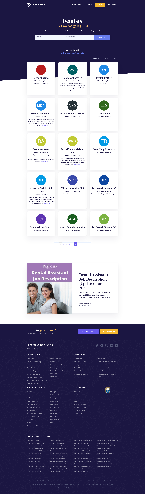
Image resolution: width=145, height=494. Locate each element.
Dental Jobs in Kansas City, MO (82, 466)
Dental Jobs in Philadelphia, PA (58, 453)
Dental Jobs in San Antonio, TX (58, 443)
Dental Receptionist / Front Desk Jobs (59, 372)
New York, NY (54, 404)
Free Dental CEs (32, 383)
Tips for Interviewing (34, 362)
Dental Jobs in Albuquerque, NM (82, 456)
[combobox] (79, 37)
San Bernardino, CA (33, 407)
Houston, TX (54, 416)
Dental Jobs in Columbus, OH (58, 463)
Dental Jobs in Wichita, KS (104, 466)
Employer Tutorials (80, 365)
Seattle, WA (54, 423)
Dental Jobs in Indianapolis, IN (58, 469)
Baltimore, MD (55, 395)
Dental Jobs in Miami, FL (104, 451)
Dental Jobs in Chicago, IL (34, 463)
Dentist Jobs (54, 362)
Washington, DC (32, 426)
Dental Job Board (56, 359)
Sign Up (100, 5)
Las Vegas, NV (55, 398)
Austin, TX (53, 410)
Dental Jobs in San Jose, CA (58, 448)
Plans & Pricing (79, 368)
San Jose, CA (31, 420)
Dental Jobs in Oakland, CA (104, 448)
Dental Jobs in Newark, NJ (57, 440)
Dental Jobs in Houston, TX (34, 458)
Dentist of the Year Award (83, 371)
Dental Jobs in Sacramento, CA (82, 461)
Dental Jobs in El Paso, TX (81, 443)
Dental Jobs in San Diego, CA (58, 446)
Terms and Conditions (110, 480)
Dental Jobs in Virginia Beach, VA (106, 446)
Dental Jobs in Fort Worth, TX (58, 461)
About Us (77, 392)
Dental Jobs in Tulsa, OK (104, 458)
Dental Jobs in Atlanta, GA (81, 469)
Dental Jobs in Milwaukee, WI (82, 453)
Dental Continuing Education (37, 380)
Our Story (77, 395)
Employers (112, 5)
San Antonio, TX (55, 420)
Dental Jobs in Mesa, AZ (80, 463)
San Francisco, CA (33, 416)
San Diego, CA (32, 410)
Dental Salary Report (34, 371)
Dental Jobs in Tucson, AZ (34, 471)
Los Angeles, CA (32, 404)
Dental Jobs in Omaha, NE (81, 471)
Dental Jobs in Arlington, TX (105, 463)
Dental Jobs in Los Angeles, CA (35, 443)
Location (38, 36)
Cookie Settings (97, 480)
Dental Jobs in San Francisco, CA (36, 448)
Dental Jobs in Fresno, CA (81, 458)
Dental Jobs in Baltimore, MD (82, 451)
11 (84, 244)
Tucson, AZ (30, 395)
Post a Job (101, 359)
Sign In (89, 5)
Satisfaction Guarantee (75, 480)
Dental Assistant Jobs (58, 365)
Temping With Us (33, 365)
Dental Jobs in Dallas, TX (33, 469)
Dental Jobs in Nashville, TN (57, 471)
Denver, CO (30, 423)
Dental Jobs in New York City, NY (36, 461)
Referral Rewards (80, 404)
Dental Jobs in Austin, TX (57, 451)
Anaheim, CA (31, 398)
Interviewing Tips (80, 362)
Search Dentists (102, 38)
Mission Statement (80, 398)
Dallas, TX (53, 413)
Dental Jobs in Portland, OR (34, 451)
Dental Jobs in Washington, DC (35, 466)
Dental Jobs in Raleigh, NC (104, 443)
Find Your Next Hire (109, 332)
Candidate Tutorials (34, 368)
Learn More (31, 359)
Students (53, 377)
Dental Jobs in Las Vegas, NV (34, 446)
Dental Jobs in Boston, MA (57, 456)
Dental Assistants (103, 368)
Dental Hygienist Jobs (57, 368)
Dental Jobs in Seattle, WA (34, 453)
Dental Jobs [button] (76, 5)
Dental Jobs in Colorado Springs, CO (107, 440)
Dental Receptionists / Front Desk (107, 375)
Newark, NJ (54, 401)
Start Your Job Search (88, 332)
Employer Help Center (81, 374)
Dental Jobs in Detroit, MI (81, 448)
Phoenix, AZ (31, 392)
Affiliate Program (80, 407)
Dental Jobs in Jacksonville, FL (58, 458)
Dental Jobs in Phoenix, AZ (34, 440)
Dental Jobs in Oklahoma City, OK (83, 440)
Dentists (100, 365)
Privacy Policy (87, 480)
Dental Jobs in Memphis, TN (81, 446)
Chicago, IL (54, 392)
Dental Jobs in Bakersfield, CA (105, 456)
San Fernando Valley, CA (35, 413)
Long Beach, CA (32, 401)
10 (81, 244)
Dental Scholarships (34, 374)
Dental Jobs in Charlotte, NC (58, 466)
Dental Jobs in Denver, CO (34, 456)
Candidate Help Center (35, 377)
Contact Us (78, 413)
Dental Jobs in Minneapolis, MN (106, 453)
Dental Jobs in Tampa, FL (104, 461)
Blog (75, 401)
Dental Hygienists (103, 371)
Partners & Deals (80, 410)
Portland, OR (54, 407)
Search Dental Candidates (106, 362)
